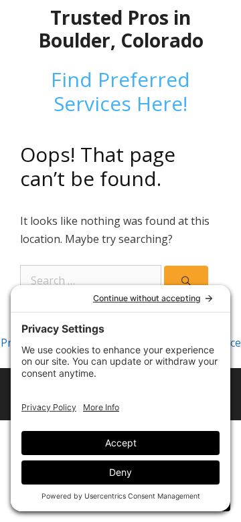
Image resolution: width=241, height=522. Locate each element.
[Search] (186, 281)
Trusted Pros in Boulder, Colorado (121, 29)
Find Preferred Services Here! (120, 91)
